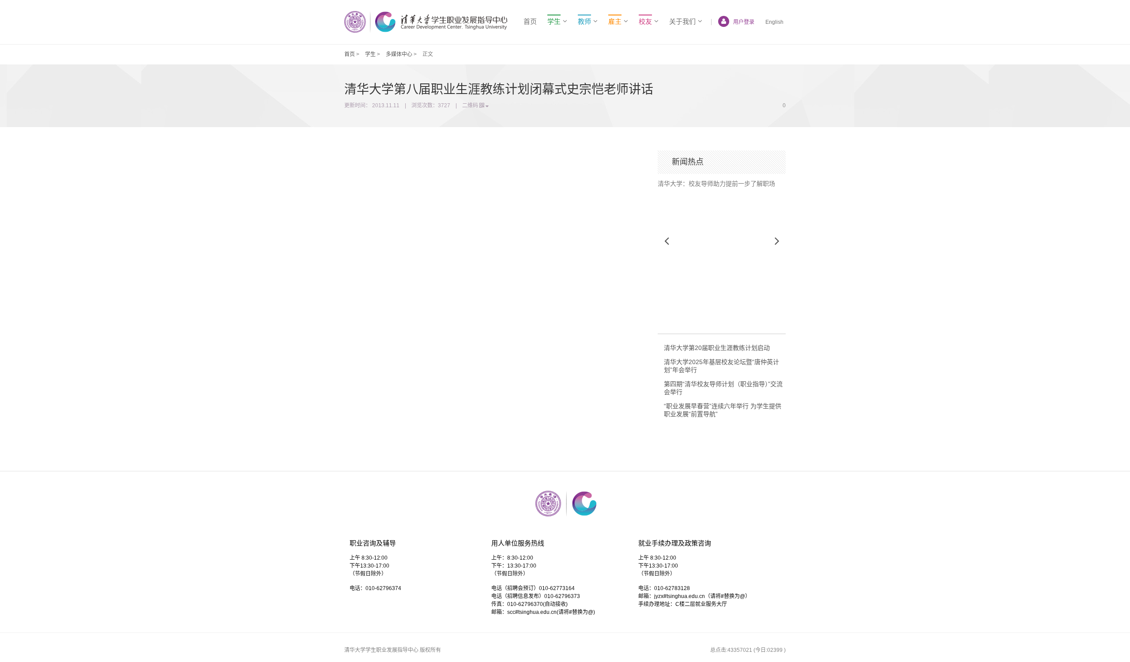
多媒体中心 (399, 54)
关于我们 (682, 21)
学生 (370, 54)
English (774, 22)
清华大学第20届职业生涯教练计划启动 (717, 347)
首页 (530, 21)
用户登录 (743, 22)
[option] (722, 181)
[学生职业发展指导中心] (425, 22)
